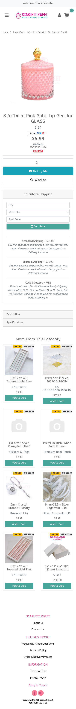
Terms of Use (38, 671)
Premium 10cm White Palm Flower (57, 444)
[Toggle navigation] (7, 15)
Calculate (39, 226)
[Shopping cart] (66, 15)
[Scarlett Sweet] (31, 15)
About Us (38, 623)
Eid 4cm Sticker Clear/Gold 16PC (19, 444)
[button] (59, 15)
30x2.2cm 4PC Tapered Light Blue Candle (19, 382)
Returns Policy (38, 650)
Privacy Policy (38, 677)
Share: (33, 133)
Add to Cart (19, 397)
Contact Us (38, 629)
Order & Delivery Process (38, 656)
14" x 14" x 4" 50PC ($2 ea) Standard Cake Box (57, 570)
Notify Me (39, 171)
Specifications (15, 322)
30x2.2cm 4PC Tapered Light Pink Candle (19, 570)
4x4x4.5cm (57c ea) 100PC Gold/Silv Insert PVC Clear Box (57, 382)
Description (13, 314)
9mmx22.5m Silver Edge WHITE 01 (57, 506)
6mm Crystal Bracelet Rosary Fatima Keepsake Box (19, 508)
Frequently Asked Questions (38, 643)
